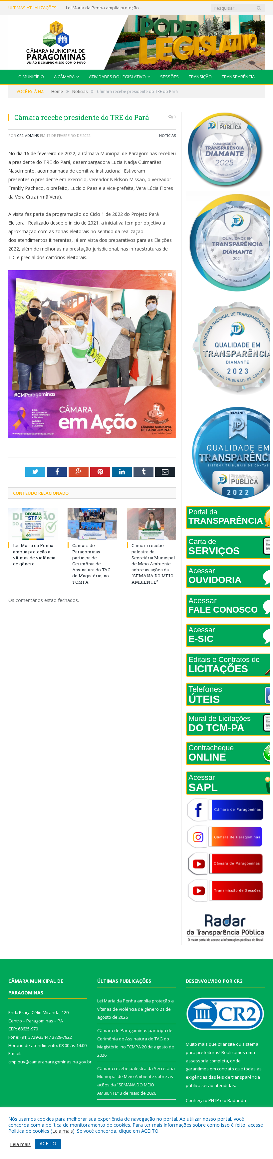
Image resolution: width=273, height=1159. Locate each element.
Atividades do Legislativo (117, 77)
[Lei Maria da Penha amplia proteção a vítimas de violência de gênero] (33, 524)
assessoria (197, 1061)
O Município (31, 77)
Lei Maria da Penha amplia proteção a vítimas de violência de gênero (34, 554)
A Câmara (64, 77)
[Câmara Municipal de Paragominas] (136, 40)
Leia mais (62, 1131)
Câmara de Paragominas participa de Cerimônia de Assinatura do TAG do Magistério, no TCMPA (106, 8)
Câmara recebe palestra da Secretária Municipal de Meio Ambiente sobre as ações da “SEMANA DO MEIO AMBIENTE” (153, 563)
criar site (226, 1044)
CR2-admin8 (28, 135)
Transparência (238, 77)
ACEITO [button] (48, 1143)
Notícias (167, 135)
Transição (200, 77)
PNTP (213, 1100)
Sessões (169, 77)
